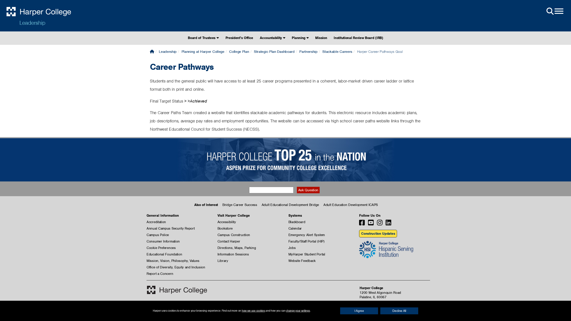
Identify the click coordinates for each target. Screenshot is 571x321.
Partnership (308, 51)
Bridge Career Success (239, 205)
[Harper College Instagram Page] (380, 224)
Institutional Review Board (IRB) (358, 38)
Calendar (295, 228)
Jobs (292, 248)
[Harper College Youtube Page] (371, 224)
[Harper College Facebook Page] (362, 224)
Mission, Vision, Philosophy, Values (173, 261)
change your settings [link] (298, 310)
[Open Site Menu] (554, 11)
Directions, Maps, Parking (236, 248)
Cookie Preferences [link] (161, 248)
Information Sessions (233, 254)
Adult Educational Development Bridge (290, 205)
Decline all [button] (399, 311)
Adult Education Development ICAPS (350, 205)
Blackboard (296, 222)
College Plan (239, 51)
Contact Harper (228, 241)
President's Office (239, 38)
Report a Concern (160, 274)
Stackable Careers (337, 51)
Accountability (271, 38)
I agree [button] (359, 311)
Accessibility (226, 222)
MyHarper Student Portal (306, 254)
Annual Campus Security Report (170, 228)
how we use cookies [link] (253, 310)
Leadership (32, 22)
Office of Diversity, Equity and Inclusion (176, 267)
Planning (299, 38)
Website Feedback (302, 261)
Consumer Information (163, 241)
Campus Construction (233, 235)
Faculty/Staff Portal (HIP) (306, 241)
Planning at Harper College (203, 51)
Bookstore (225, 228)
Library (222, 261)
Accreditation (156, 222)
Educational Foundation (164, 254)
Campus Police (158, 235)
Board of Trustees (202, 38)
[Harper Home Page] (177, 289)
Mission (321, 38)
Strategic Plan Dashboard (274, 51)
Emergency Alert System (306, 235)
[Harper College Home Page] (152, 51)
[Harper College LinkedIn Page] (388, 224)
